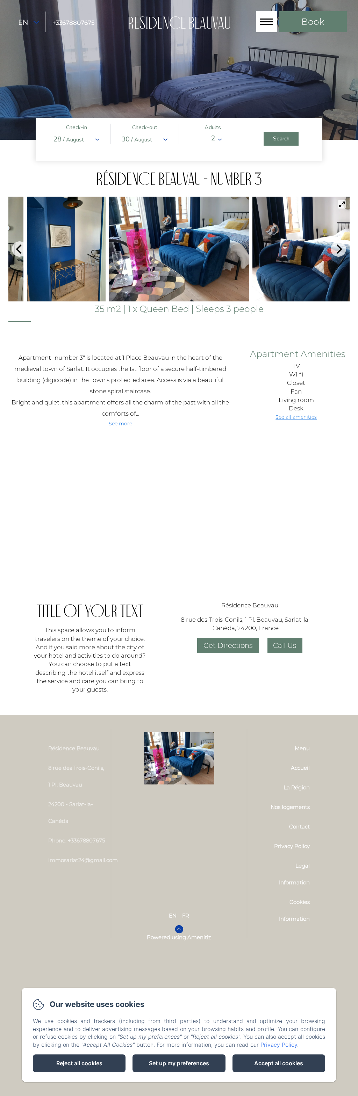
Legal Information (294, 874)
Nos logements (290, 807)
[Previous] (19, 249)
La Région (297, 787)
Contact (299, 826)
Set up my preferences (179, 1063)
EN (173, 915)
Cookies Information (294, 910)
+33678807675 (73, 22)
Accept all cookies (278, 1063)
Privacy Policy (292, 846)
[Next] (338, 249)
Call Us (284, 645)
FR (185, 915)
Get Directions (228, 645)
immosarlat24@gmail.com (83, 860)
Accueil (300, 768)
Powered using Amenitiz (179, 937)
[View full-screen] (342, 204)
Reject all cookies (79, 1063)
